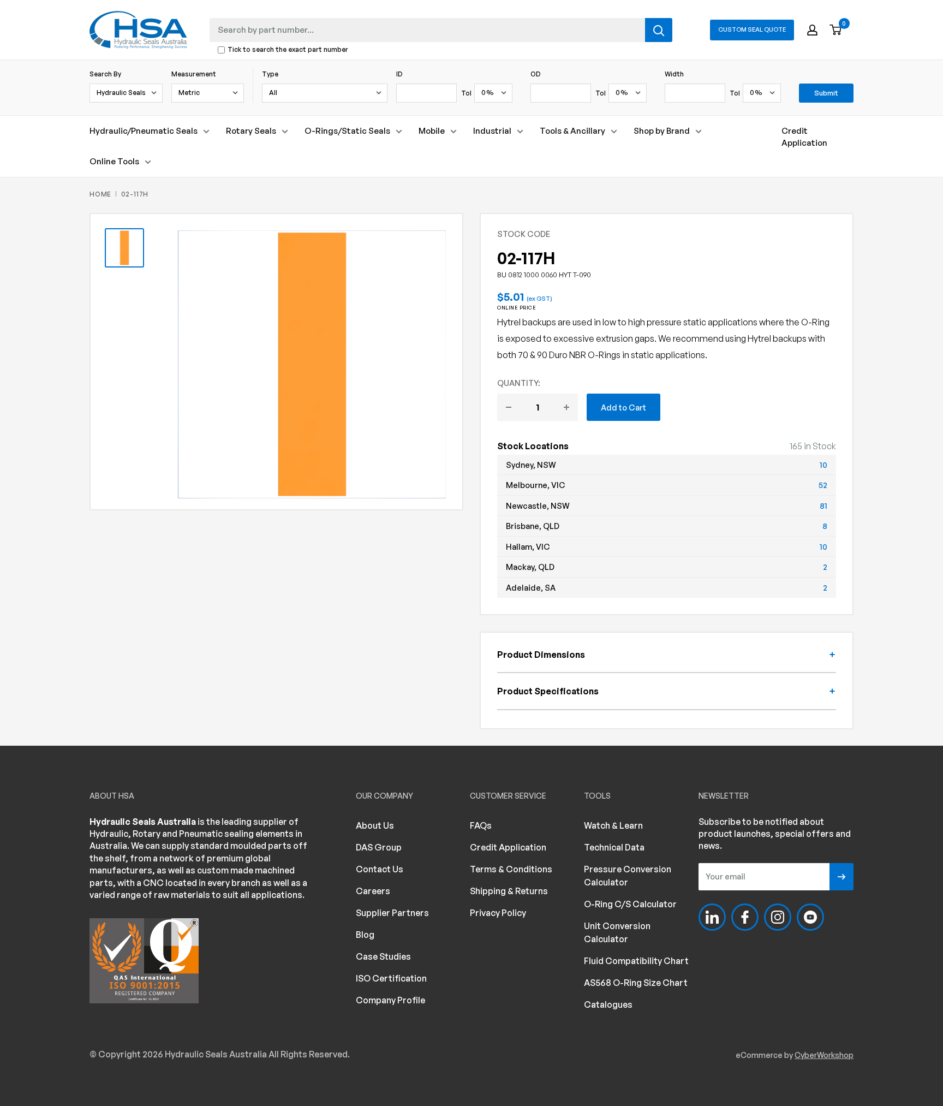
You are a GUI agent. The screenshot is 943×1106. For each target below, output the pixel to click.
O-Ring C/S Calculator (630, 904)
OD (535, 74)
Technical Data (614, 847)
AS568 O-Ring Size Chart (636, 982)
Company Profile (390, 1000)
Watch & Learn (613, 825)
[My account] (812, 30)
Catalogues (608, 1004)
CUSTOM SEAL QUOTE (752, 29)
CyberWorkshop (824, 1055)
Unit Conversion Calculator (617, 932)
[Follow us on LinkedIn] (712, 917)
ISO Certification (391, 978)
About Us (375, 825)
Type (270, 74)
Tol (466, 93)
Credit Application (804, 137)
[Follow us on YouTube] (810, 917)
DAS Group (379, 847)
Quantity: (518, 383)
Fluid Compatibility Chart (636, 960)
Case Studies (383, 956)
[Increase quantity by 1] (566, 407)
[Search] (658, 30)
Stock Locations (533, 446)
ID (399, 74)
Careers (373, 890)
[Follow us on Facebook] (745, 917)
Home (100, 194)
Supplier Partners (392, 912)
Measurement (193, 74)
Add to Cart (623, 407)
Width (674, 74)
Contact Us (379, 869)
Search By (105, 74)
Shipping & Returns (509, 890)
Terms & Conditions (511, 869)
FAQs (481, 825)
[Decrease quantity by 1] (508, 407)
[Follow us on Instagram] (777, 917)
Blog (365, 934)
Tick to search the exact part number (288, 49)
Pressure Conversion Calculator (627, 876)
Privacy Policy (498, 912)
